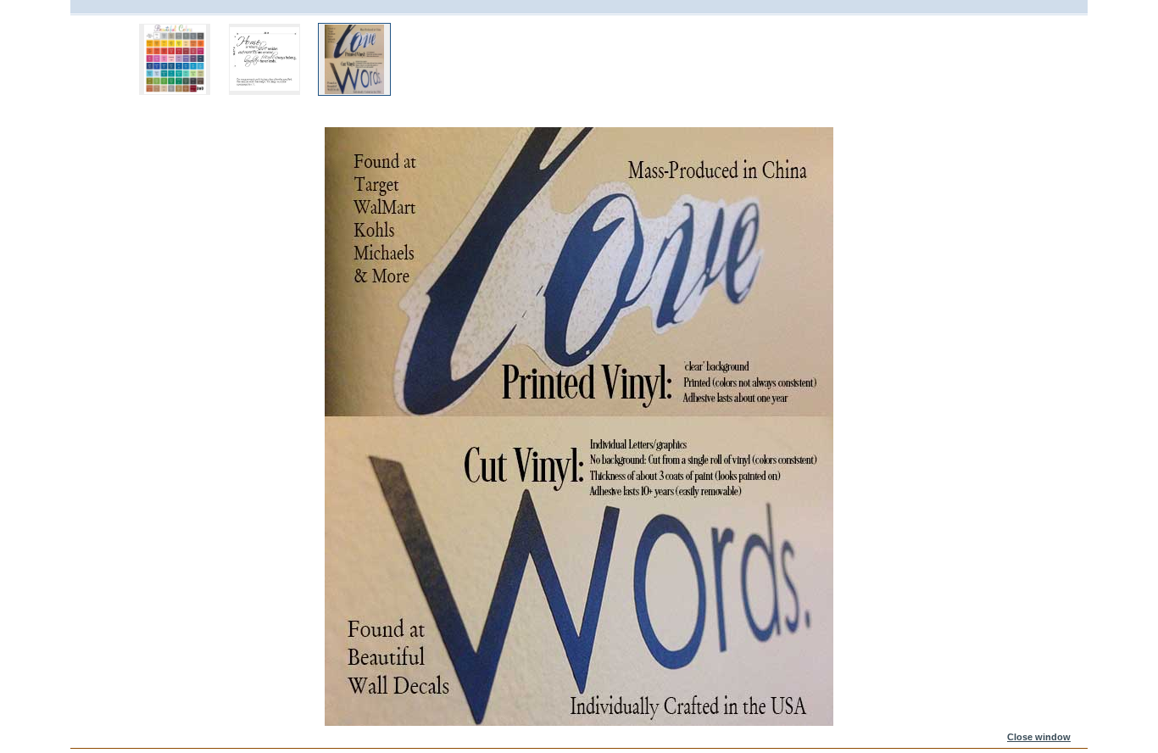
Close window (1039, 737)
